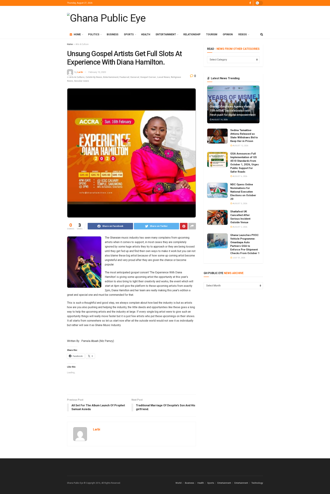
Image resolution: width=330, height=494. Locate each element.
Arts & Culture (82, 44)
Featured (124, 77)
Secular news (81, 81)
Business (112, 34)
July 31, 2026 (238, 258)
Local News (163, 77)
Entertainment (166, 34)
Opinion (228, 34)
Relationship (192, 34)
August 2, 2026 (239, 227)
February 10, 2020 (97, 72)
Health (145, 34)
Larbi (80, 72)
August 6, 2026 (239, 176)
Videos (242, 34)
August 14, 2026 (220, 120)
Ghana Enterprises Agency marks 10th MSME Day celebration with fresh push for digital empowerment (232, 110)
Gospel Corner (148, 77)
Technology (257, 483)
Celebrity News (94, 77)
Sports (129, 34)
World (178, 483)
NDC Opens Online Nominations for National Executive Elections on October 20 (243, 191)
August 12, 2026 (240, 146)
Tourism (211, 34)
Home (77, 34)
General (134, 77)
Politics (93, 34)
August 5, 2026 (239, 203)
